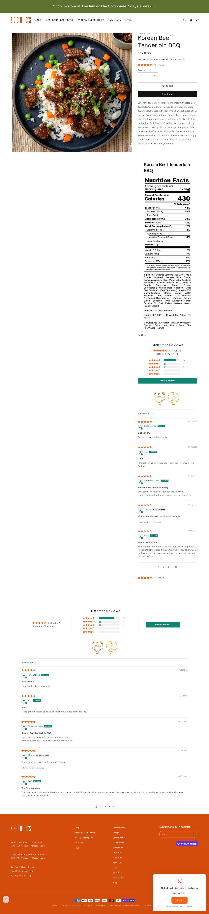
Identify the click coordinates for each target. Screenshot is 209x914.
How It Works (119, 827)
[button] (40, 19)
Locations (117, 852)
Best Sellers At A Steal (85, 832)
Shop (77, 827)
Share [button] (143, 335)
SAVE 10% (79, 842)
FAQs (77, 847)
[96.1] (173, 397)
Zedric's (62, 906)
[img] (145, 421)
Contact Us (118, 847)
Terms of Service (120, 842)
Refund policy (119, 837)
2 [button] (163, 567)
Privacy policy (100, 906)
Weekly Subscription (84, 837)
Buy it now (167, 94)
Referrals (117, 872)
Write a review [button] (167, 380)
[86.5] (159, 397)
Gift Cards (117, 857)
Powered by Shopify (72, 906)
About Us (117, 862)
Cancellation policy (149, 906)
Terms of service (115, 906)
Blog (115, 882)
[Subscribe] (193, 834)
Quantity (141, 70)
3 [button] (168, 567)
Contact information (131, 906)
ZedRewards (118, 877)
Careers (116, 832)
